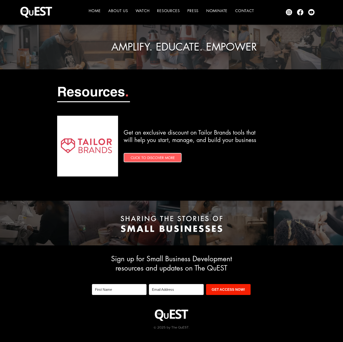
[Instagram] (289, 12)
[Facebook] (300, 12)
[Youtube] (311, 12)
